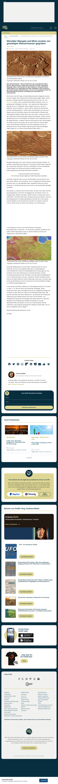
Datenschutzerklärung (10, 714)
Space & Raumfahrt (13, 36)
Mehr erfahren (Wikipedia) (16, 384)
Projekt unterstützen (29, 748)
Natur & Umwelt (25, 708)
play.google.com (26, 640)
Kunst (22, 703)
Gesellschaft (44, 437)
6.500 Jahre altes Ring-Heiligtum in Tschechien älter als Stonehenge (15, 442)
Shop (24, 661)
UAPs (40, 451)
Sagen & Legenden (43, 696)
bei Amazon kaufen (27, 556)
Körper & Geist (25, 699)
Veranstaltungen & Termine (45, 705)
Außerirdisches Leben (10, 696)
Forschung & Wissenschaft (11, 701)
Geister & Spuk (8, 703)
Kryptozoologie (25, 701)
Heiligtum (12, 450)
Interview (23, 694)
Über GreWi (7, 712)
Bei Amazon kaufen (26, 616)
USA (51, 451)
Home (5, 36)
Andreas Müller (10, 46)
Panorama (24, 710)
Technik (40, 701)
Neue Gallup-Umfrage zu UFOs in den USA (41, 443)
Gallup (36, 451)
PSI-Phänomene (42, 692)
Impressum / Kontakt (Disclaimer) (13, 716)
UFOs (33, 439)
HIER (12, 176)
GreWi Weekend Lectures (11, 710)
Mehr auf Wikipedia (11, 524)
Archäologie (10, 437)
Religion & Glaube (42, 694)
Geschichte (7, 705)
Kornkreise (24, 698)
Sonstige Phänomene (43, 698)
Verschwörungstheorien (44, 707)
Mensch (23, 707)
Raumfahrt (10, 102)
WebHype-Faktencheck (44, 708)
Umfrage (47, 451)
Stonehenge (18, 450)
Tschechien (24, 450)
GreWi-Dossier (25, 692)
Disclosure (35, 437)
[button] (9, 364)
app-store (26, 635)
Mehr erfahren (45, 494)
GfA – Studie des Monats (10, 708)
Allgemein (6, 692)
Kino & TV (23, 696)
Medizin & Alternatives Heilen (29, 705)
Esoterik (6, 699)
